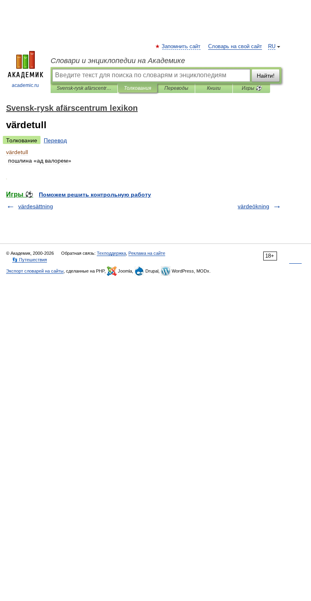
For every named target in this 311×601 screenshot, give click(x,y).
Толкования (137, 88)
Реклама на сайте (146, 253)
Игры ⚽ (252, 88)
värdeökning (253, 206)
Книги (214, 88)
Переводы (176, 88)
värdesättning (35, 206)
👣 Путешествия (29, 259)
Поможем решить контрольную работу (95, 194)
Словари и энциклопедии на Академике (118, 61)
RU (271, 46)
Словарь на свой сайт (235, 46)
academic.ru (25, 85)
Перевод (55, 140)
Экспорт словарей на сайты (35, 271)
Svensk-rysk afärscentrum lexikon (84, 88)
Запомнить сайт (181, 46)
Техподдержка (111, 253)
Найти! (266, 75)
